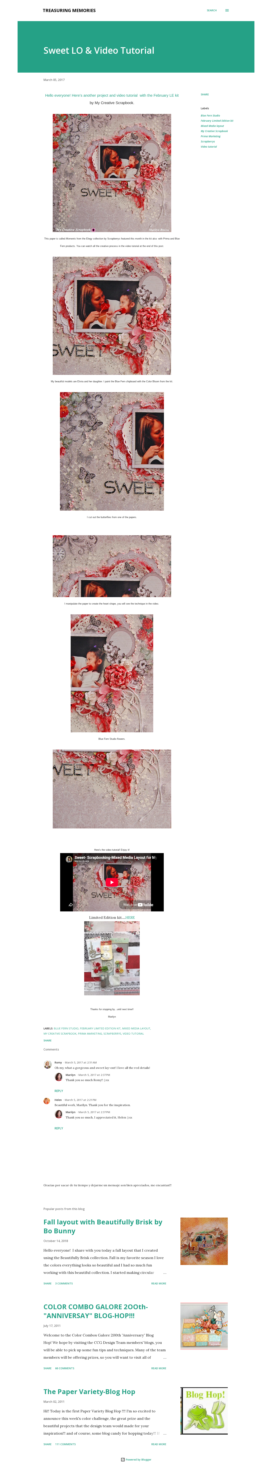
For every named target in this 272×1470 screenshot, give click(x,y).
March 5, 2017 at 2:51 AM (81, 1062)
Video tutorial (209, 146)
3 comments (64, 1283)
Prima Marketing (210, 136)
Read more (158, 1283)
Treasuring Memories (69, 10)
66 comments (64, 1368)
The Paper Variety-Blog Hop (89, 1391)
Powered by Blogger (138, 1459)
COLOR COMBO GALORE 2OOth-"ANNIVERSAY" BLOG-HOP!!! (95, 1311)
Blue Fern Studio (210, 115)
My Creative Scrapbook (214, 131)
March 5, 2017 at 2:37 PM (94, 1075)
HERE (130, 917)
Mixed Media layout (212, 126)
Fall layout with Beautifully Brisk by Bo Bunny (102, 1226)
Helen (58, 1100)
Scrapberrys (208, 141)
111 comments (65, 1444)
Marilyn (70, 1075)
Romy (58, 1062)
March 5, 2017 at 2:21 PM (80, 1100)
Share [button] (205, 94)
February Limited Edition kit (217, 120)
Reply (59, 1091)
